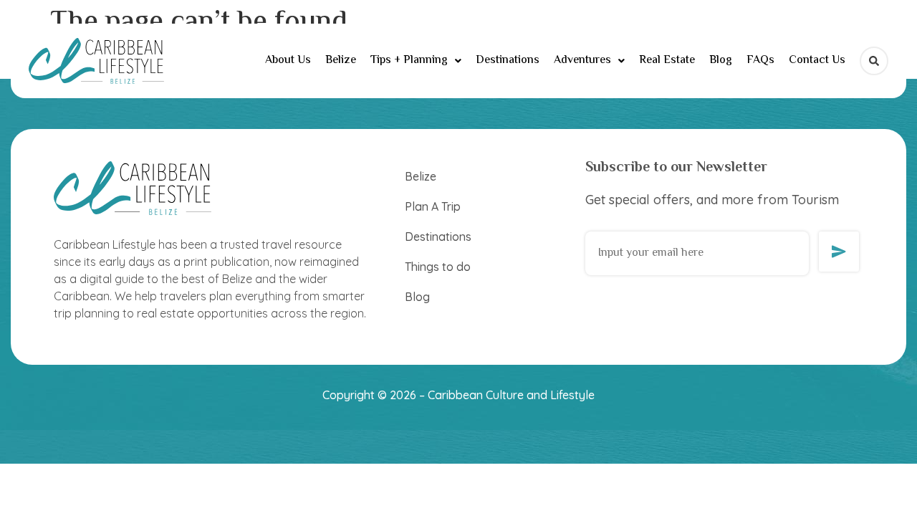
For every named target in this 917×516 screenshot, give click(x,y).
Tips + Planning (409, 61)
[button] (415, 61)
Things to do (438, 266)
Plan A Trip (433, 206)
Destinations (507, 61)
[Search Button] (874, 61)
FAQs (760, 61)
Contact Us (817, 61)
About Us (288, 61)
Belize (340, 61)
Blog (720, 61)
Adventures (582, 61)
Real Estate (667, 61)
